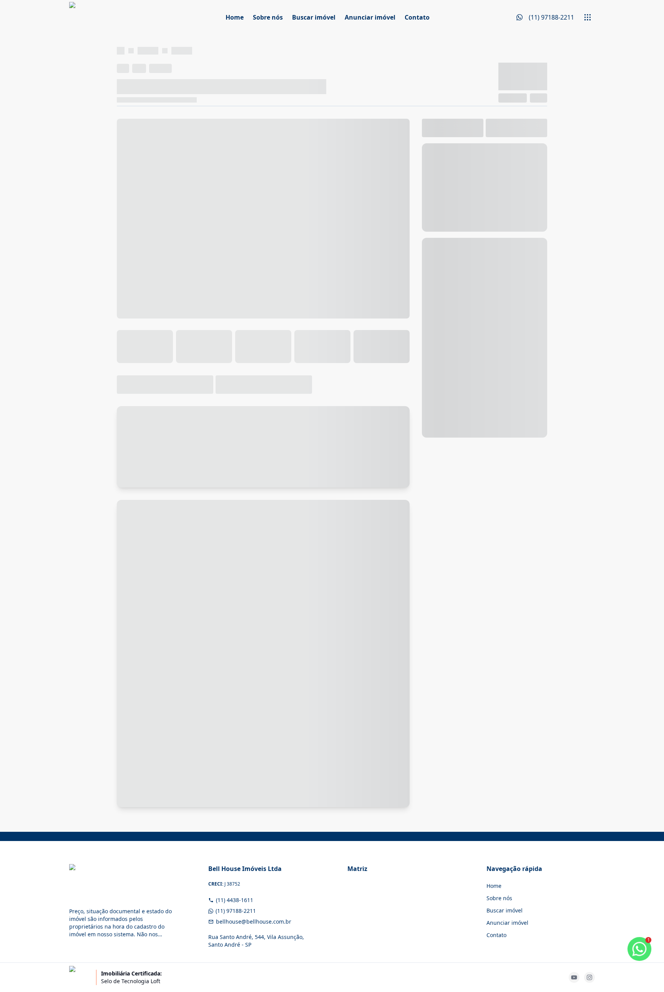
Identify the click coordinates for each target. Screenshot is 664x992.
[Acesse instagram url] (589, 977)
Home (235, 17)
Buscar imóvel (313, 17)
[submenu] (587, 17)
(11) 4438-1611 (234, 900)
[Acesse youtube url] (574, 977)
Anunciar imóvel (370, 17)
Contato (417, 17)
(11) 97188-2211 (236, 910)
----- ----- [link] (181, 50)
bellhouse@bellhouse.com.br (253, 921)
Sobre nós (268, 17)
